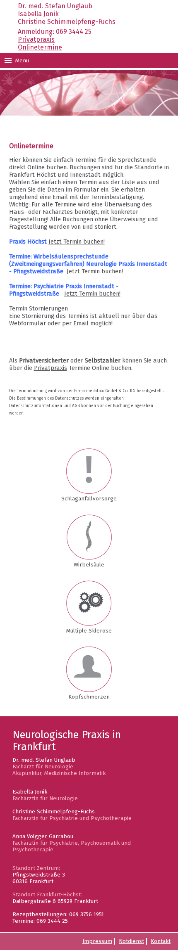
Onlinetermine (40, 47)
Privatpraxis (36, 39)
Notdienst (131, 941)
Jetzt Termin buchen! (76, 241)
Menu (21, 60)
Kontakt (161, 941)
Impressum (97, 941)
